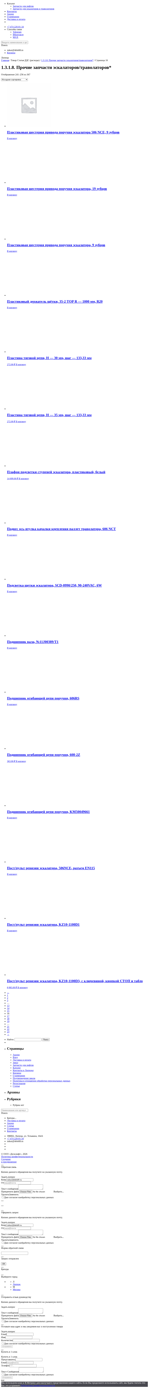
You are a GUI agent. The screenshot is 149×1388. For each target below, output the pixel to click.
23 (8, 1032)
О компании (13, 16)
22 (8, 1029)
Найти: (10, 1039)
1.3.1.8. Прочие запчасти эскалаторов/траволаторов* (67, 60)
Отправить (7, 1346)
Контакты (12, 11)
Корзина (17, 1073)
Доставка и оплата (16, 19)
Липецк (17, 1284)
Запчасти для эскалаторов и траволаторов (33, 9)
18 (8, 1018)
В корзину (12, 138)
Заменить (13, 1194)
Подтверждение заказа (24, 1078)
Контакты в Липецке (23, 1070)
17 (8, 1016)
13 (8, 1005)
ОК (3, 1264)
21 (8, 1026)
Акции (10, 14)
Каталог (17, 1068)
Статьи (16, 1086)
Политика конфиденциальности (17, 1156)
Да (22, 1385)
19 (8, 1021)
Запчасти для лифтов (23, 6)
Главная (5, 60)
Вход (15, 1057)
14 (8, 1008)
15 (8, 1011)
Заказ (15, 1062)
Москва (16, 1289)
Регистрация (19, 1083)
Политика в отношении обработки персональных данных (41, 1081)
